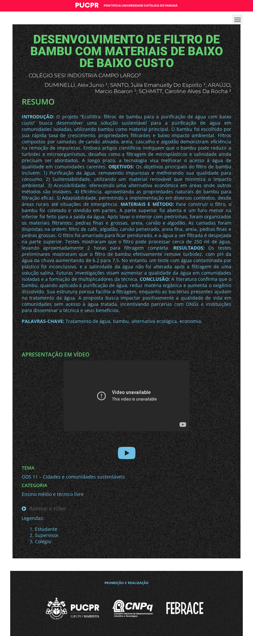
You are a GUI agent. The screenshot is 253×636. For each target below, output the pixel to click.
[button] (237, 19)
